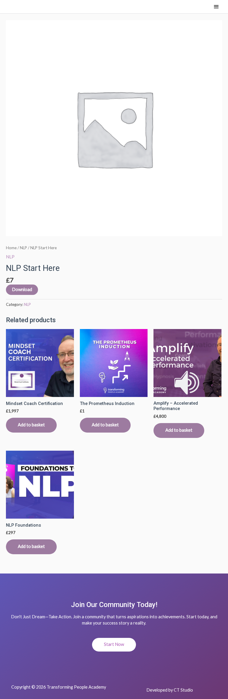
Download (22, 289)
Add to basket (31, 424)
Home (11, 247)
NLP (23, 247)
